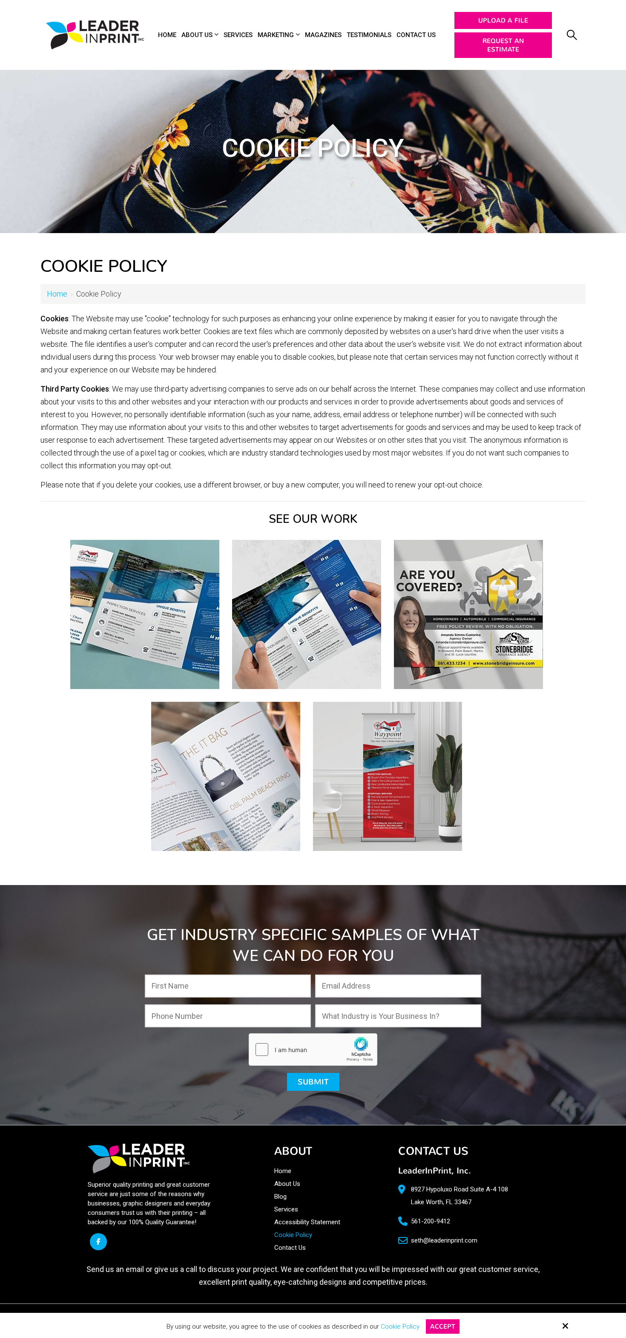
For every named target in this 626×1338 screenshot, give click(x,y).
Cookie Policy (400, 1326)
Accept (442, 1326)
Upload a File (503, 20)
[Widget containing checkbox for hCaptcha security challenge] (313, 1049)
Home (57, 293)
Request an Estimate (503, 45)
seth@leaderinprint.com (444, 1240)
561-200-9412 (430, 1221)
